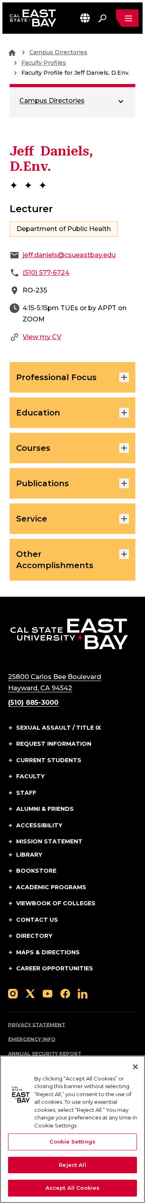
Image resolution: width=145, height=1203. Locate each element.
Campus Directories (58, 52)
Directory (34, 935)
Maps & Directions (48, 952)
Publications (42, 483)
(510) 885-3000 (33, 702)
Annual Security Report (44, 1054)
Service (31, 519)
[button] (85, 18)
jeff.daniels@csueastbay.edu (69, 255)
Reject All (72, 1165)
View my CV (42, 337)
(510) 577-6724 (46, 272)
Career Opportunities (54, 968)
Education (38, 412)
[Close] (135, 1067)
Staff (26, 792)
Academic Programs (51, 887)
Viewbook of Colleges (55, 903)
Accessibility (39, 825)
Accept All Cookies (72, 1188)
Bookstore (36, 870)
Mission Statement (49, 841)
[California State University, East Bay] (69, 633)
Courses (33, 448)
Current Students (48, 760)
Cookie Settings (72, 1141)
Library (29, 854)
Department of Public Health (64, 229)
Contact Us (37, 919)
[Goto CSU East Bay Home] (12, 52)
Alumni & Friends (45, 808)
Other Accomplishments (54, 559)
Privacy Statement (36, 1025)
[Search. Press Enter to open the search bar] (102, 18)
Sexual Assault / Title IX (58, 727)
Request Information (53, 743)
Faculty (30, 776)
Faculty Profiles (43, 62)
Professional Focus (56, 377)
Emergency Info (32, 1039)
